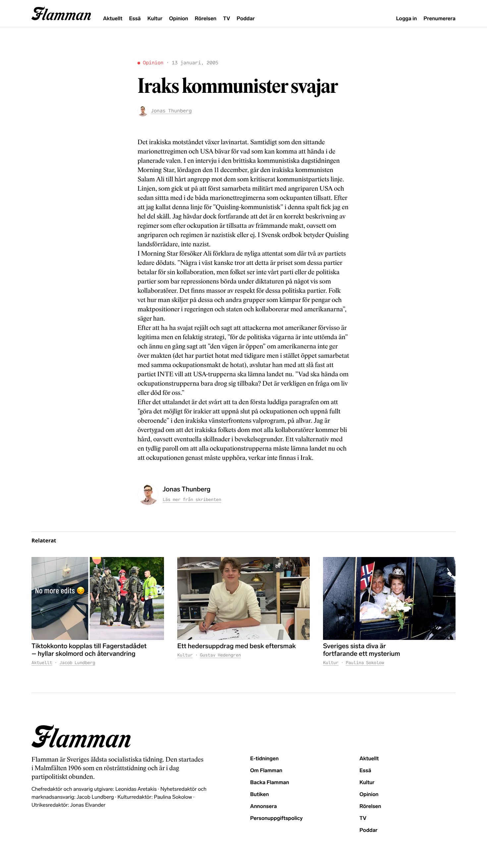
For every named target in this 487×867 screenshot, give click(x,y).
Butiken (259, 794)
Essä (134, 19)
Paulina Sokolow (365, 662)
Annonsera (263, 806)
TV (226, 19)
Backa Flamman (269, 782)
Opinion (178, 19)
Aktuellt (112, 19)
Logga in (406, 19)
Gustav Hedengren (220, 655)
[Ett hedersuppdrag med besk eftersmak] (243, 598)
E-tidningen (264, 759)
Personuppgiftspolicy (276, 818)
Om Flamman (266, 771)
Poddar (246, 19)
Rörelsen (205, 19)
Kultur (154, 19)
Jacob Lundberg (77, 662)
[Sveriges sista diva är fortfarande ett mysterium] (389, 598)
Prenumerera (439, 19)
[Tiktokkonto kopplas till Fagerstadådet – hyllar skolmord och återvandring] (97, 598)
